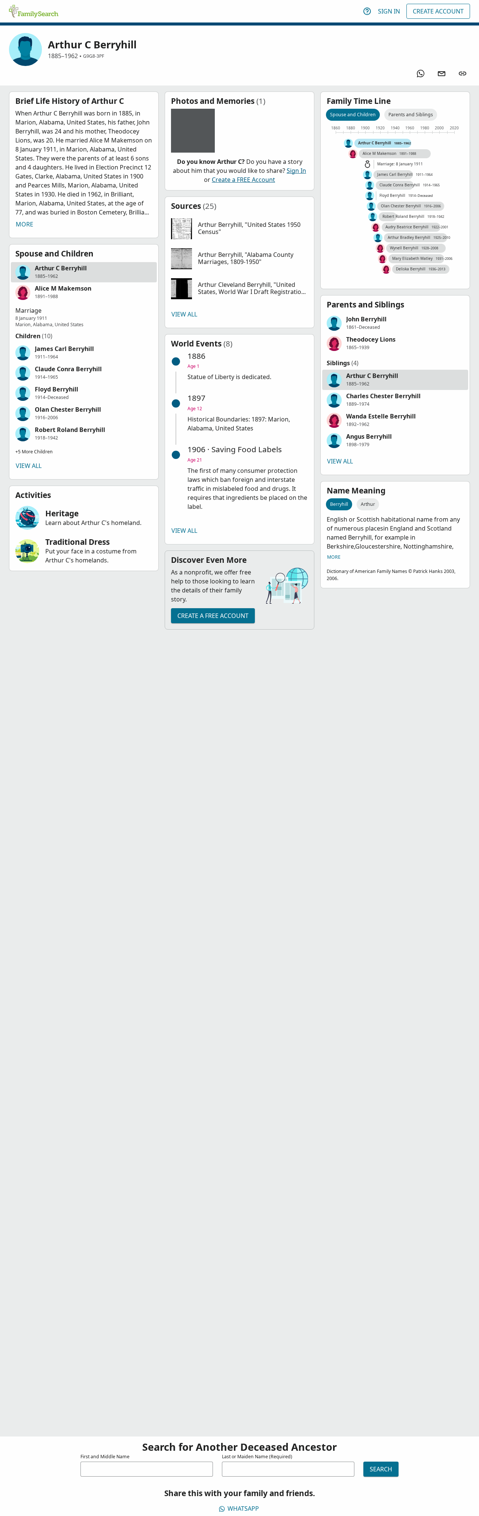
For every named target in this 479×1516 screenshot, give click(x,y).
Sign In (389, 11)
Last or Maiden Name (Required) (257, 1456)
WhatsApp (243, 1508)
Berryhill (339, 504)
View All (29, 466)
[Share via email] (441, 73)
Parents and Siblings (410, 114)
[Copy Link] (462, 73)
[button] (84, 272)
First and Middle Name (104, 1456)
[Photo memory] (193, 131)
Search (381, 1469)
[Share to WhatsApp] (420, 73)
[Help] (367, 11)
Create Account (438, 11)
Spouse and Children (353, 114)
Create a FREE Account (243, 179)
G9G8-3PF (93, 56)
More (24, 224)
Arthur (368, 504)
